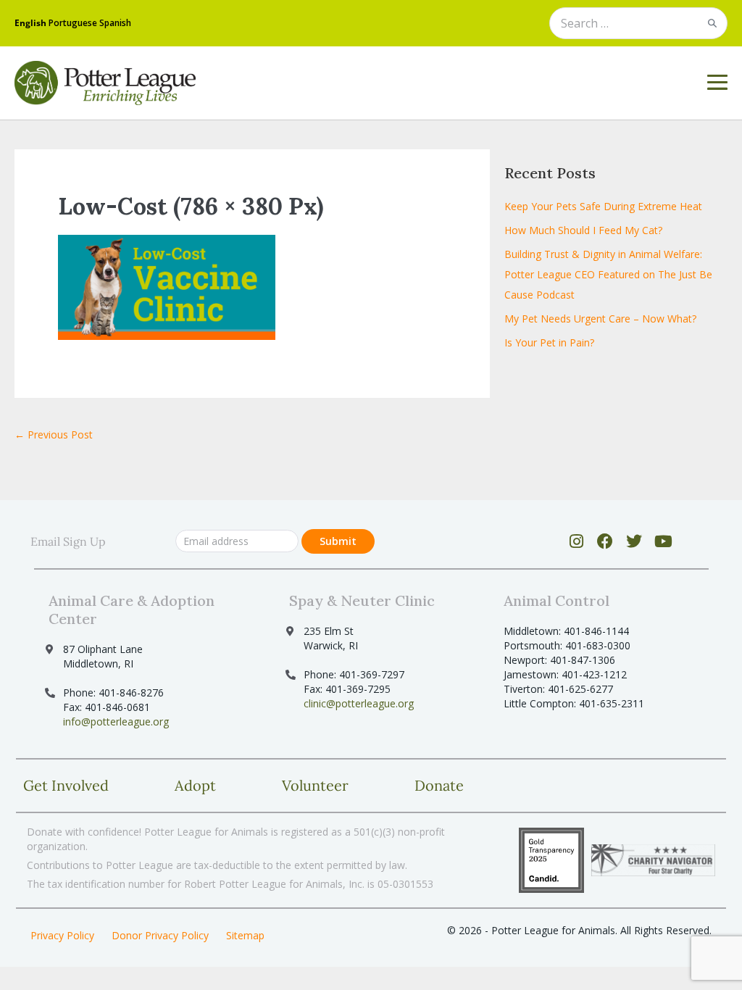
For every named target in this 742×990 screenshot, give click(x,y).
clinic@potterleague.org (359, 703)
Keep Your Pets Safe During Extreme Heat (603, 206)
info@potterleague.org (116, 721)
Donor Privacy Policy (160, 935)
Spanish (115, 23)
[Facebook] (605, 541)
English (30, 23)
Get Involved (66, 785)
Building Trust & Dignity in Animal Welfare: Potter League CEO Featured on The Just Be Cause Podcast (608, 274)
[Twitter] (634, 541)
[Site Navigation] (717, 82)
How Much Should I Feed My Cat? (583, 230)
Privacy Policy (62, 935)
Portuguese (73, 23)
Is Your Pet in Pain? (549, 342)
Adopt (195, 785)
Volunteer (315, 785)
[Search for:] (638, 24)
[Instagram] (576, 541)
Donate (439, 785)
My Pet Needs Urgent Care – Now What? (600, 318)
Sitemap (245, 935)
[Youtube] (663, 541)
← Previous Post (53, 434)
